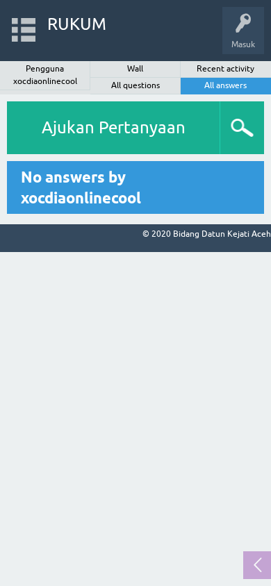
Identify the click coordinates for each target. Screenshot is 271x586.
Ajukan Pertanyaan (114, 127)
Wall (135, 69)
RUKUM (76, 24)
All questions (135, 85)
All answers (225, 85)
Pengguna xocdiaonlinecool (45, 75)
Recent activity (225, 69)
